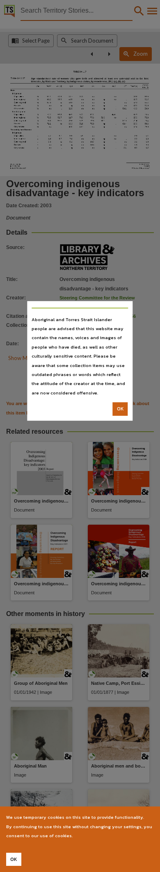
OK (120, 408)
